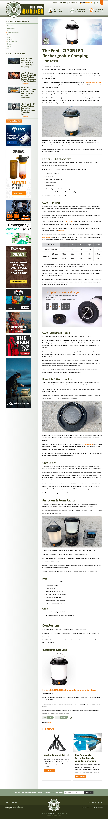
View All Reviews (14, 121)
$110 (47, 717)
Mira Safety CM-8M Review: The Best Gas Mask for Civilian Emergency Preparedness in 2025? (28, 109)
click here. (61, 230)
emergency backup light (93, 82)
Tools (49, 722)
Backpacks (11, 28)
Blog (55, 3)
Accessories (11, 26)
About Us (63, 3)
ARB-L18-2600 (69, 221)
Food (9, 37)
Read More (49, 771)
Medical (10, 39)
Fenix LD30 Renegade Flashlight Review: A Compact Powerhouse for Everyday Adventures (28, 92)
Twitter (98, 2)
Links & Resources (98, 807)
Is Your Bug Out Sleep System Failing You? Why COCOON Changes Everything (27, 62)
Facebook (94, 2)
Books (9, 30)
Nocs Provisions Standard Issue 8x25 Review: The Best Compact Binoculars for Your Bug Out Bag (28, 77)
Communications (13, 32)
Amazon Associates (85, 3)
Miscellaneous (12, 42)
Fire (8, 35)
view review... (25, 68)
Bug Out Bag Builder (53, 813)
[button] (101, 3)
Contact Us (73, 3)
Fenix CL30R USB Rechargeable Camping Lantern (69, 689)
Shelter (9, 44)
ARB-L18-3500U (47, 237)
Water (9, 48)
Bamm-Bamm (88, 444)
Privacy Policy (86, 807)
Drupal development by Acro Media (54, 815)
